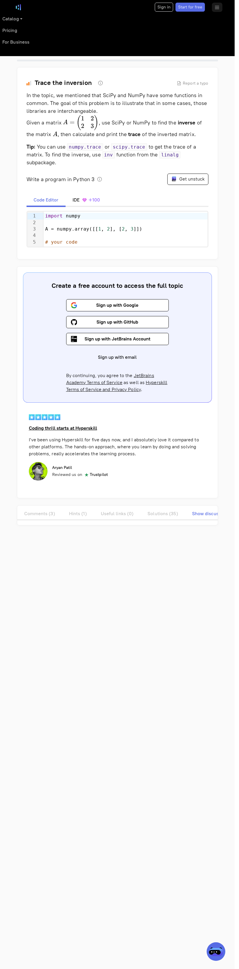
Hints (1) (78, 513)
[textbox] (125, 229)
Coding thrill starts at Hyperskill (63, 428)
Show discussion (210, 513)
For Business (15, 42)
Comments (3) (39, 513)
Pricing (9, 30)
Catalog (10, 19)
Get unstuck (191, 179)
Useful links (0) (117, 513)
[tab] (46, 200)
